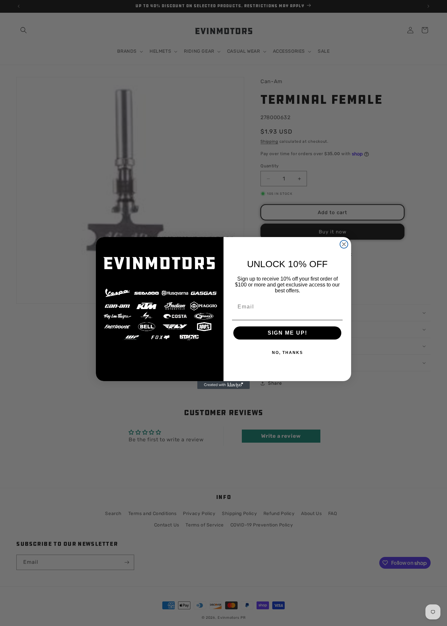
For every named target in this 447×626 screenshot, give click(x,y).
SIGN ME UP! (287, 333)
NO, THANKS (287, 352)
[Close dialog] (344, 244)
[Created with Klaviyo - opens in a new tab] (223, 385)
